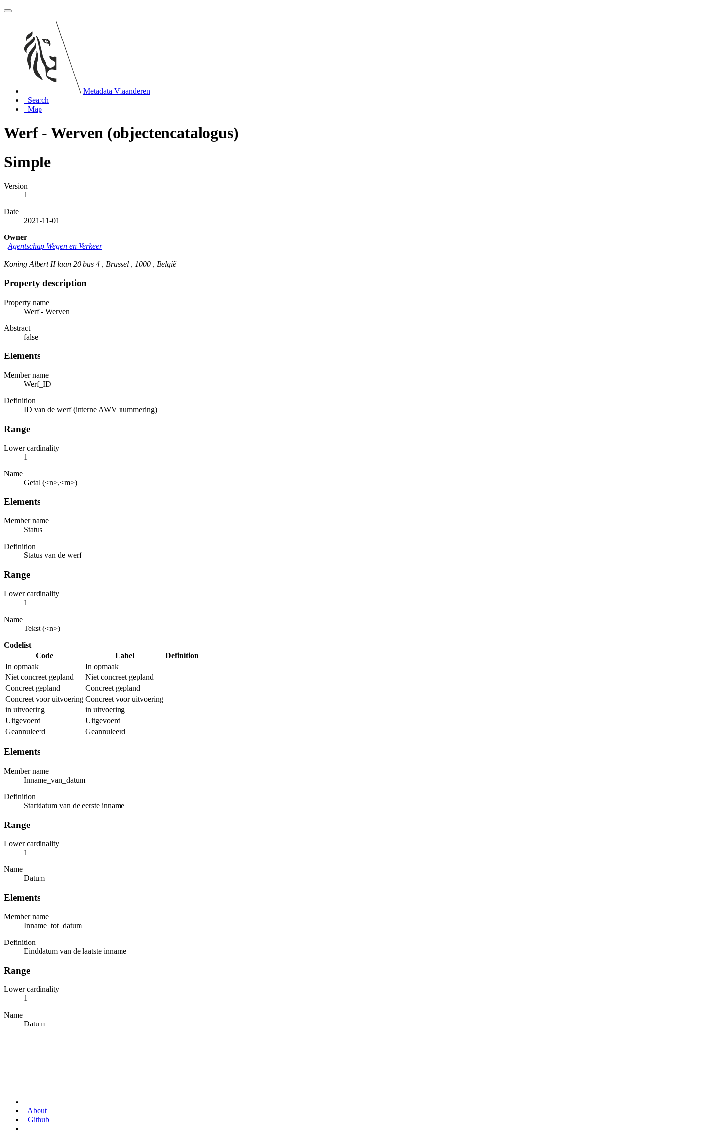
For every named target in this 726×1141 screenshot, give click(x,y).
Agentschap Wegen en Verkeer (55, 246)
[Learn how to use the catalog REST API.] (25, 1128)
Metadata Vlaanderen (116, 91)
